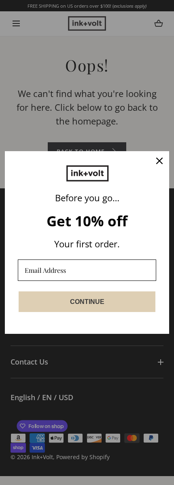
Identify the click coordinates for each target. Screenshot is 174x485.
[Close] (159, 161)
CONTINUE (87, 301)
